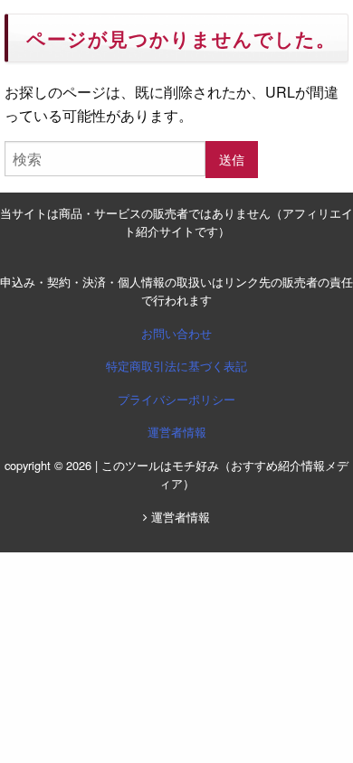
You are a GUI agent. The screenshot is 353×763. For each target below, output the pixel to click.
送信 (231, 158)
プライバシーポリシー (176, 399)
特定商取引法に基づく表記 (176, 365)
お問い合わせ (176, 333)
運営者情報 (177, 431)
